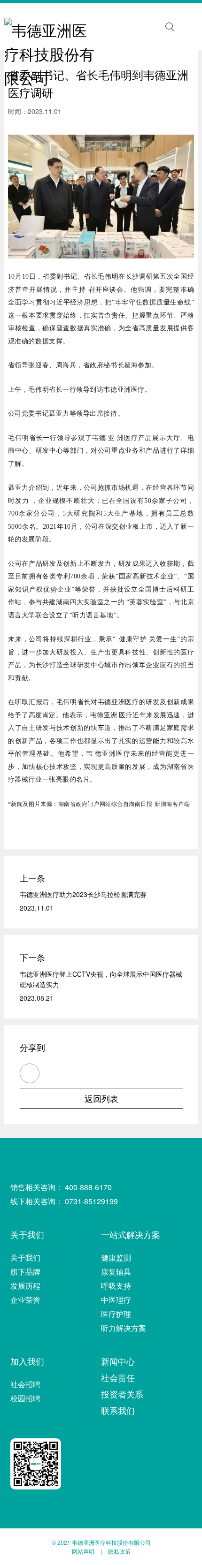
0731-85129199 (91, 1201)
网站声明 (83, 1551)
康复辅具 (116, 1271)
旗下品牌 (25, 1271)
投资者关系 (122, 1394)
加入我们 (27, 1361)
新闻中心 (118, 1361)
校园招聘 (25, 1398)
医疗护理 (116, 1313)
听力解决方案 (123, 1327)
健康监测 (116, 1257)
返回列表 (101, 1098)
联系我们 (118, 1410)
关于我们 (27, 1234)
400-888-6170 (88, 1187)
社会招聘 (25, 1384)
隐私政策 (119, 1551)
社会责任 (118, 1377)
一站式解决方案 (130, 1234)
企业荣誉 (25, 1299)
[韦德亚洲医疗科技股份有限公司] (52, 27)
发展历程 (25, 1285)
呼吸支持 (116, 1285)
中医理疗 (116, 1299)
